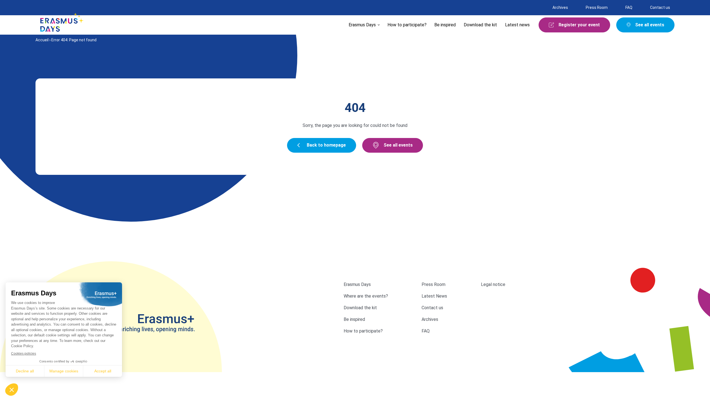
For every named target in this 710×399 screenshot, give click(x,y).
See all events (398, 145)
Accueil (42, 40)
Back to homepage (326, 145)
